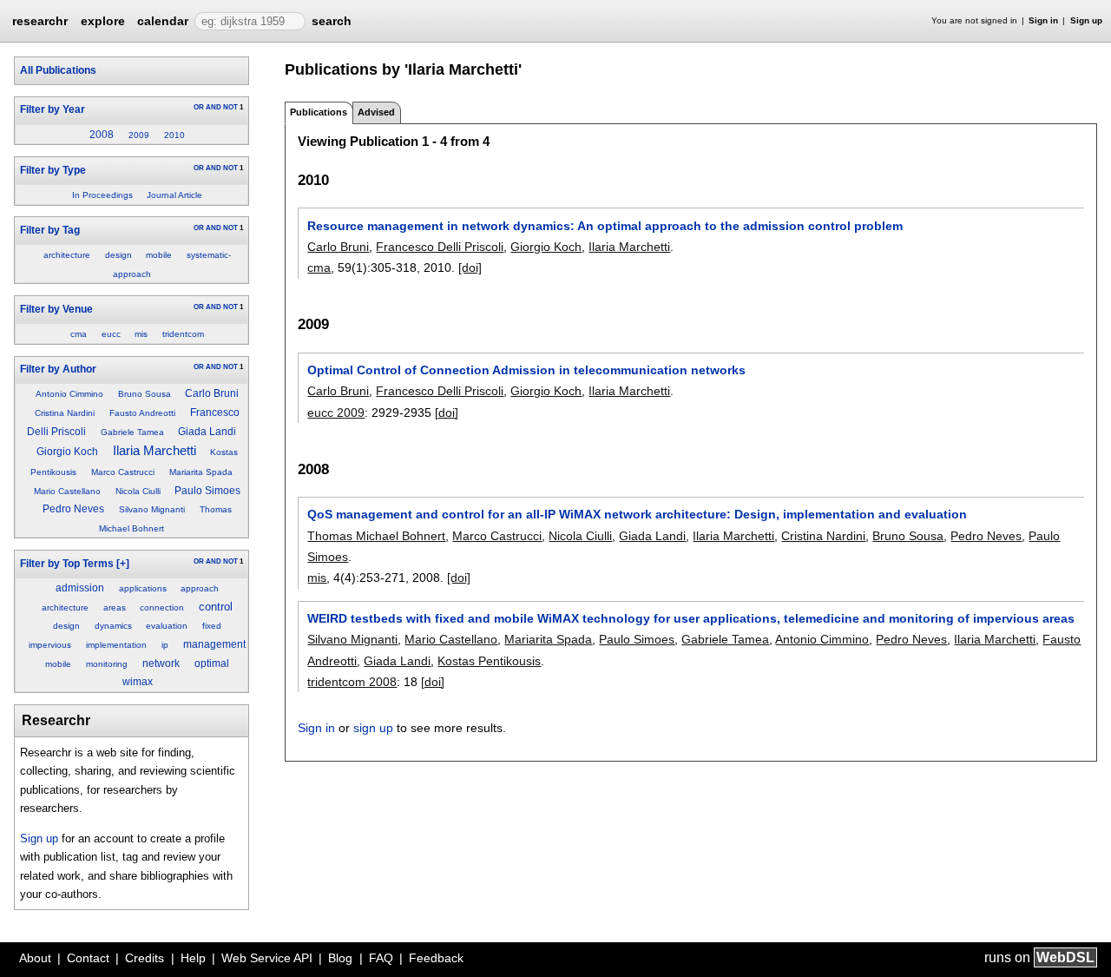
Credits (144, 958)
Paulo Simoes (207, 490)
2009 (138, 135)
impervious (50, 645)
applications (143, 588)
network (161, 663)
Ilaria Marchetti (154, 451)
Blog (340, 958)
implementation (116, 645)
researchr (40, 20)
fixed (211, 625)
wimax (137, 682)
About (35, 958)
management (214, 644)
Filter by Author (58, 369)
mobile (159, 255)
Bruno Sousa (144, 394)
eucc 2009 (336, 412)
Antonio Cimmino (69, 394)
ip (164, 645)
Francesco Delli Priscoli (439, 247)
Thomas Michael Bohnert (376, 536)
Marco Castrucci (122, 472)
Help (193, 958)
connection (162, 607)
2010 (174, 135)
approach (200, 588)
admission (80, 588)
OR (199, 107)
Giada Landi (207, 431)
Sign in (1043, 20)
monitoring (107, 664)
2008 (101, 134)
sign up (373, 728)
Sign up (1086, 20)
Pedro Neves (73, 509)
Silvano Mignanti (152, 509)
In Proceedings (102, 195)
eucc (111, 334)
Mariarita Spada (201, 472)
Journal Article (174, 195)
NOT (230, 107)
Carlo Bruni (212, 393)
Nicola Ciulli (138, 491)
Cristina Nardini (65, 413)
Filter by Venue (56, 309)
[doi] (470, 267)
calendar (162, 21)
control (216, 606)
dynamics (113, 625)
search (332, 21)
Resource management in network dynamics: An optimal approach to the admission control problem (605, 226)
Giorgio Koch (67, 451)
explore (103, 21)
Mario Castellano (67, 491)
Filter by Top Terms (67, 563)
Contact (88, 958)
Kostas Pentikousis (489, 661)
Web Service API (266, 958)
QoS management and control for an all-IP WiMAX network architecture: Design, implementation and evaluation (637, 514)
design (118, 255)
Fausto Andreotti (142, 413)
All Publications (58, 70)
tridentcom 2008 (352, 682)
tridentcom (183, 334)
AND (213, 107)
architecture (66, 255)
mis (141, 334)
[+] (122, 563)
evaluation (166, 625)
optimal (211, 663)
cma (78, 334)
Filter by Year (52, 109)
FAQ (381, 958)
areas (114, 607)
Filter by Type (53, 170)
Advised (376, 112)
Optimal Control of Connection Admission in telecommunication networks (526, 370)
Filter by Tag (50, 230)
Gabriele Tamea (132, 432)
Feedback (436, 958)
